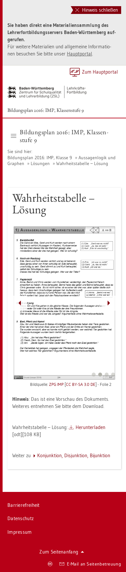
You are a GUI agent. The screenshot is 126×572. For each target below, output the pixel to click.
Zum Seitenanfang (58, 552)
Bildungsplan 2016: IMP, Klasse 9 (40, 158)
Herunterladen (90, 427)
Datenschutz (20, 518)
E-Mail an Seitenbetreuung (94, 564)
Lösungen (40, 163)
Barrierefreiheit (23, 505)
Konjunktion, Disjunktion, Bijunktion (73, 455)
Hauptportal (79, 54)
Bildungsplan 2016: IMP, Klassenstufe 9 (45, 110)
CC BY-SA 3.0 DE (80, 384)
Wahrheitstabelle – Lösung (82, 163)
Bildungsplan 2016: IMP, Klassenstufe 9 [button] (64, 136)
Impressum (19, 532)
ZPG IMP (56, 384)
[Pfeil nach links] (19, 303)
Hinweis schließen (99, 10)
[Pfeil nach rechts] (108, 303)
